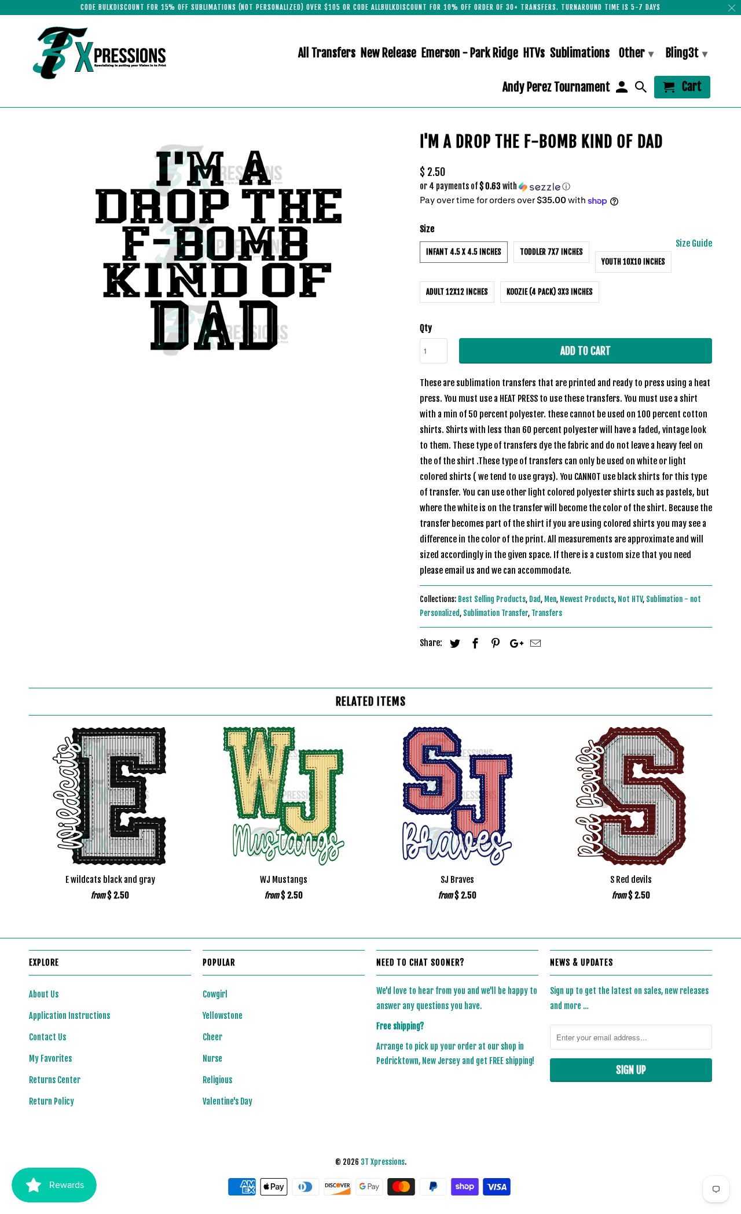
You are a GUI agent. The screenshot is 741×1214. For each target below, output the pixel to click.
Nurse (212, 1058)
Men (550, 599)
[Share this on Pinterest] (494, 643)
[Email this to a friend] (533, 643)
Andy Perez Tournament (556, 87)
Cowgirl (215, 994)
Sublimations (580, 53)
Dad (535, 599)
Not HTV (630, 599)
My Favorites (50, 1058)
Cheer (212, 1037)
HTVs (534, 53)
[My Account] (622, 89)
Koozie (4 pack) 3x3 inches (550, 291)
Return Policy (51, 1101)
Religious (217, 1080)
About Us (43, 994)
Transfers (546, 613)
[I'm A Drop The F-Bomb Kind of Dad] (218, 250)
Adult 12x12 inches (457, 291)
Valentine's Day (227, 1101)
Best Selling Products (492, 599)
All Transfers (326, 53)
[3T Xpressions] (110, 53)
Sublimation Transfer (495, 613)
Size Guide (694, 243)
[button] (566, 186)
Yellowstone (223, 1016)
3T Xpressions (383, 1162)
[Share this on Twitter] (453, 643)
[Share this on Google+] (513, 643)
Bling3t (686, 53)
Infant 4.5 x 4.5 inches (463, 251)
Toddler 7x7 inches (551, 251)
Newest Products (587, 599)
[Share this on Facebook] (473, 643)
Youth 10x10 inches (633, 261)
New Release (388, 53)
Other (636, 53)
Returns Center (54, 1080)
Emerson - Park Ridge (469, 53)
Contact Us (47, 1037)
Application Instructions (69, 1016)
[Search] (642, 89)
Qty (426, 327)
